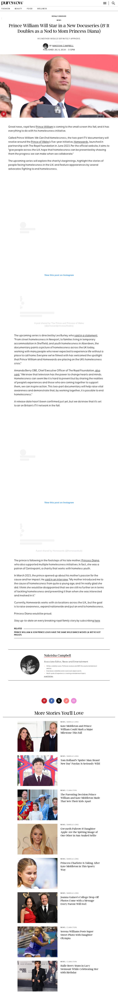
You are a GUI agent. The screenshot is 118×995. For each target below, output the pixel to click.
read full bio (48, 676)
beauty (18, 9)
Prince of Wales (40, 142)
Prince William (44, 127)
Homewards (81, 142)
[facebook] (51, 701)
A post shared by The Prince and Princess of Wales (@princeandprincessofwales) (59, 324)
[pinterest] (3, 114)
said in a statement (85, 335)
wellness (42, 9)
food (30, 9)
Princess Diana (90, 560)
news (59, 20)
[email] (74, 701)
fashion (6, 9)
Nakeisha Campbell (63, 46)
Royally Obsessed (59, 16)
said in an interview (56, 579)
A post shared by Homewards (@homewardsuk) (59, 550)
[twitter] (59, 701)
